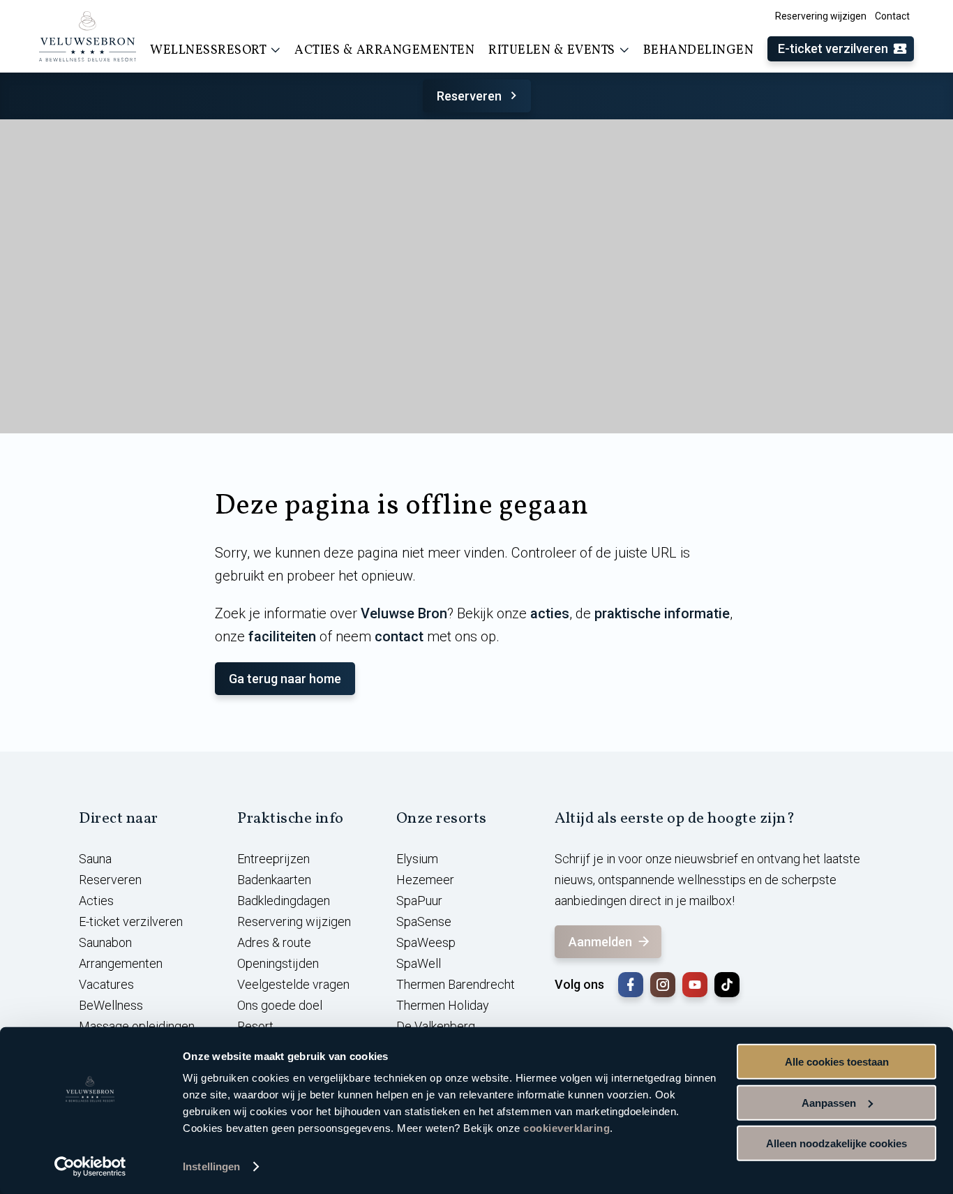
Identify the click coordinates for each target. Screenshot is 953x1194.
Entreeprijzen (273, 858)
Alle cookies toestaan (837, 1062)
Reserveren (469, 96)
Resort (255, 1026)
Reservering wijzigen (820, 16)
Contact (892, 16)
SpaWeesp (426, 942)
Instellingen (211, 1166)
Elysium (417, 858)
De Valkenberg (435, 1026)
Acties (96, 900)
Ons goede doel (279, 1005)
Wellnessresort (208, 50)
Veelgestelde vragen (293, 984)
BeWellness (111, 1005)
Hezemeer (425, 879)
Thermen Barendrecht (455, 984)
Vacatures (106, 984)
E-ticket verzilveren (833, 48)
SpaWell (418, 963)
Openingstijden (278, 963)
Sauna (95, 858)
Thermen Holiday (442, 1005)
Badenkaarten (274, 879)
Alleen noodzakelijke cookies (836, 1143)
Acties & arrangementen (384, 50)
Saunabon (105, 942)
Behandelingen (698, 50)
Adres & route (274, 942)
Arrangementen (121, 963)
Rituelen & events (551, 50)
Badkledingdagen (283, 900)
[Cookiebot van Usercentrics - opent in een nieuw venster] (90, 1166)
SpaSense (423, 921)
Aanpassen (829, 1102)
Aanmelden (600, 941)
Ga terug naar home (285, 678)
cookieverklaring (566, 1128)
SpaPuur (419, 900)
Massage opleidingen (137, 1026)
